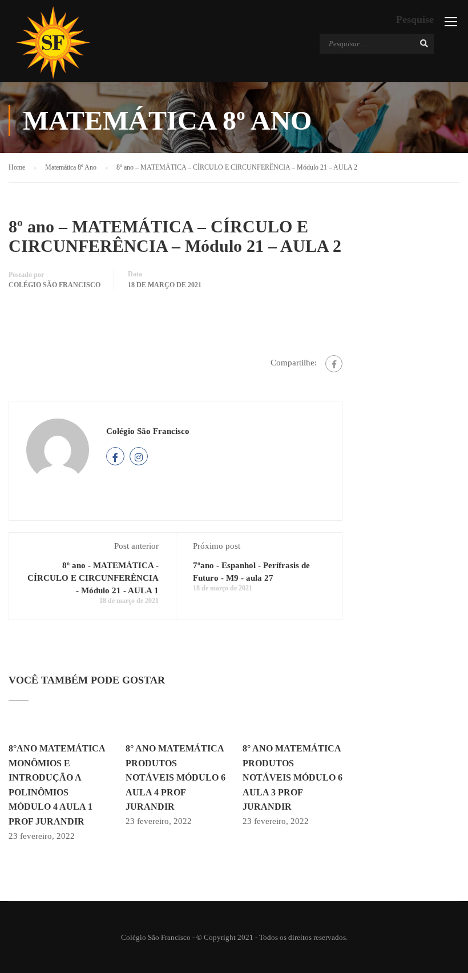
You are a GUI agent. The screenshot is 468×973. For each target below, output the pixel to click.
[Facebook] (333, 363)
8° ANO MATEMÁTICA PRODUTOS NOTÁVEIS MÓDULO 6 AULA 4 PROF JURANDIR (175, 777)
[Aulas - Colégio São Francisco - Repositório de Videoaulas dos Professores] (53, 42)
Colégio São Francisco (54, 285)
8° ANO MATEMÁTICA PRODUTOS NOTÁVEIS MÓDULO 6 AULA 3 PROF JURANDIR (292, 777)
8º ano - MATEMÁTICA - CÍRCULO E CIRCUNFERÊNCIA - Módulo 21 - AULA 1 (93, 578)
